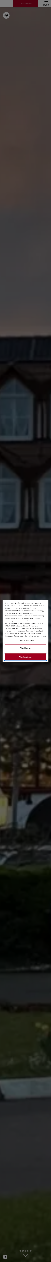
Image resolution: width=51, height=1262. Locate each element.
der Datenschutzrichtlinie (15, 623)
